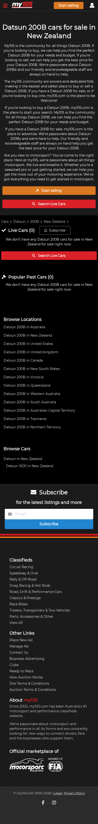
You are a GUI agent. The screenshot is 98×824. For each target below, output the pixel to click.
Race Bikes (19, 604)
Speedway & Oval (24, 573)
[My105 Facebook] (43, 802)
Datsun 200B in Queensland (27, 385)
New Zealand (54, 221)
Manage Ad (19, 646)
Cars (5, 221)
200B (34, 221)
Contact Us (19, 652)
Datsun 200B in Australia (24, 327)
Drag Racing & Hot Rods (30, 585)
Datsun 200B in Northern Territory (32, 427)
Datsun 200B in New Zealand (28, 335)
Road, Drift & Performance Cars (36, 592)
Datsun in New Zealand (23, 459)
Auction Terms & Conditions (33, 690)
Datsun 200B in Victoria (24, 377)
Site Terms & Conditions (29, 683)
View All (16, 623)
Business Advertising (27, 659)
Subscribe (57, 230)
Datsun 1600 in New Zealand (29, 466)
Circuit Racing (21, 567)
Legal (58, 793)
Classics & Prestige (25, 598)
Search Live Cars (51, 204)
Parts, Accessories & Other (31, 616)
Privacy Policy (74, 793)
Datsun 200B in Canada (23, 360)
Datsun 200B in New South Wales (32, 369)
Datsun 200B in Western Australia (32, 394)
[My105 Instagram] (54, 802)
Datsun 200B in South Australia (30, 402)
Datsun (19, 221)
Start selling (69, 5)
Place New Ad (21, 640)
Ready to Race (21, 671)
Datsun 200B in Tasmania (25, 419)
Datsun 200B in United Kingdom (31, 352)
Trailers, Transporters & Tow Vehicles (40, 610)
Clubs (14, 665)
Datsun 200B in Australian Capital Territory (39, 410)
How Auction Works (26, 677)
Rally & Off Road (23, 579)
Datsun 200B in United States (28, 344)
